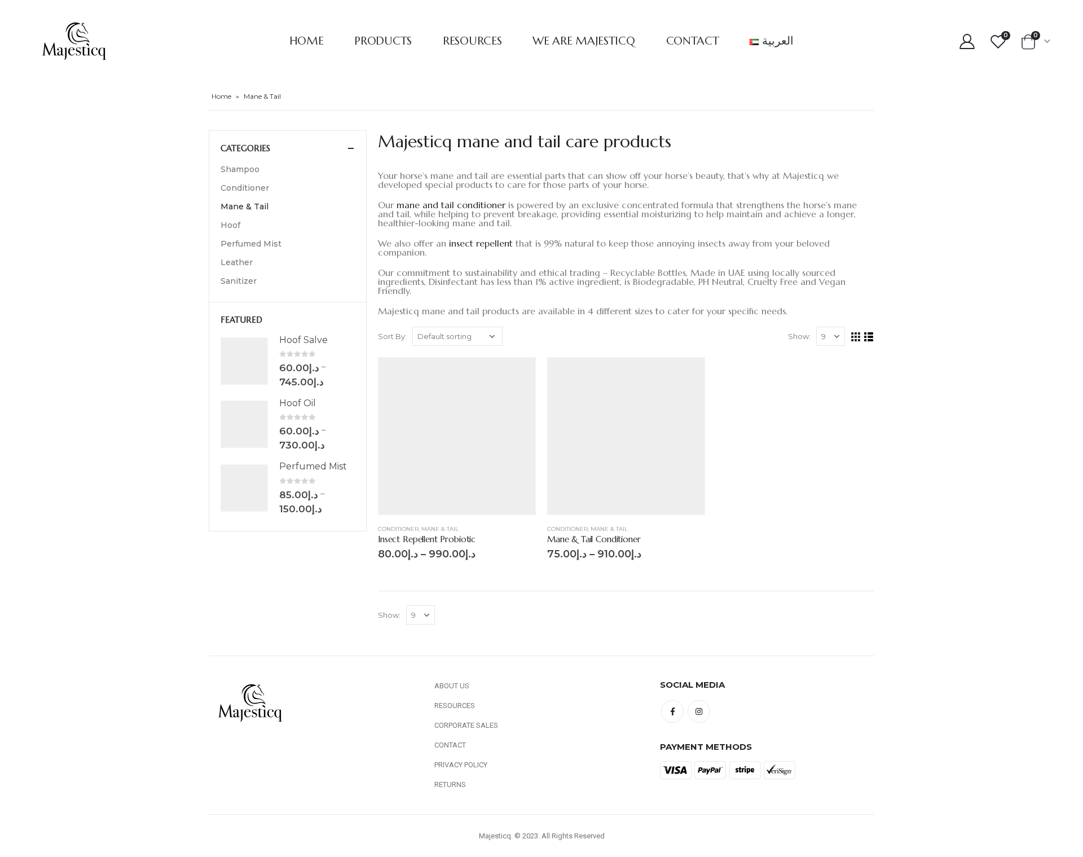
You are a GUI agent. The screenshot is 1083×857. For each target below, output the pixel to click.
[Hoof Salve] (244, 361)
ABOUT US (451, 686)
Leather (237, 262)
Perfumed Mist (251, 244)
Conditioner (398, 529)
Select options (517, 376)
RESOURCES (454, 705)
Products (383, 41)
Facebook (672, 711)
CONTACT (450, 745)
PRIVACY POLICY (460, 765)
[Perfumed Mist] (244, 488)
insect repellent (481, 243)
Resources (472, 41)
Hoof (230, 225)
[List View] (869, 337)
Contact (692, 41)
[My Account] (967, 41)
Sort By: (392, 336)
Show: (799, 336)
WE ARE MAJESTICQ (583, 41)
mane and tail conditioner (451, 204)
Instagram (699, 711)
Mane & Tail (440, 529)
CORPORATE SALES (466, 725)
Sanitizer (239, 281)
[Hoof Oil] (244, 424)
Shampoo (240, 169)
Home (306, 41)
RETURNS (450, 784)
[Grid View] (856, 337)
